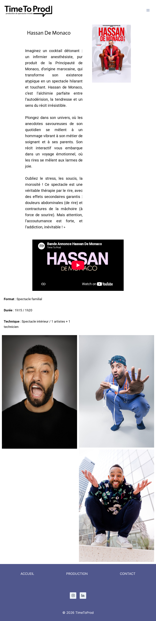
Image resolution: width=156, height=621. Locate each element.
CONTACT (127, 574)
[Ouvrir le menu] (147, 10)
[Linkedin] (83, 595)
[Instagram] (73, 595)
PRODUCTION (77, 574)
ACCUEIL (27, 574)
